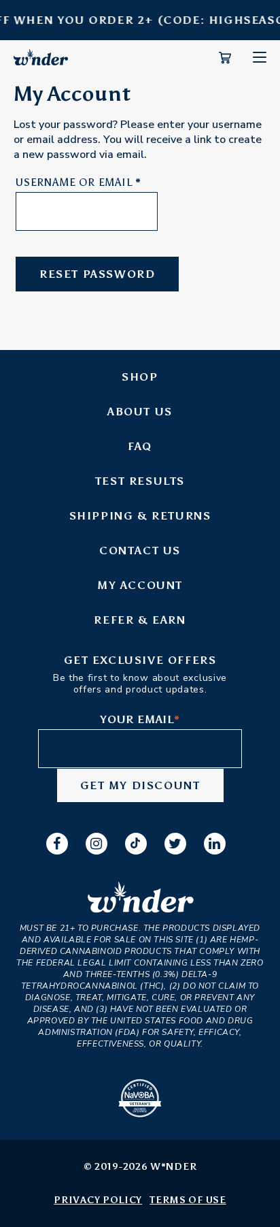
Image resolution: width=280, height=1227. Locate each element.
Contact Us (140, 550)
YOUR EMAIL (140, 719)
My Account (140, 585)
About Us (140, 411)
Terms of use (188, 1200)
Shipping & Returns (140, 515)
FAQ (140, 446)
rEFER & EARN (140, 620)
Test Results (140, 481)
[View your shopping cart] (225, 60)
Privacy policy (98, 1200)
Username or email (78, 182)
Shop (140, 376)
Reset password (97, 274)
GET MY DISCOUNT (140, 785)
